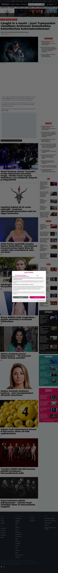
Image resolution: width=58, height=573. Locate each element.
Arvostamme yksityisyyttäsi (20, 275)
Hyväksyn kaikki (37, 297)
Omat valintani (20, 297)
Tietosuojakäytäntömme (41, 300)
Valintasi (37, 275)
